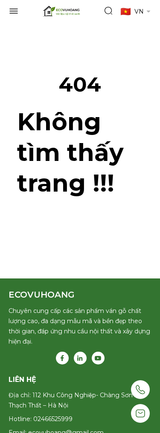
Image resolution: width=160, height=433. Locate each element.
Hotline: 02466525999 (41, 419)
